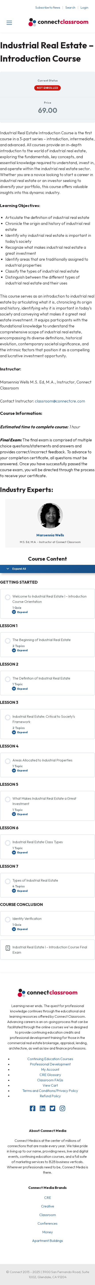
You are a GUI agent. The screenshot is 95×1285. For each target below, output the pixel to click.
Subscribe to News (47, 7)
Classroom (47, 1215)
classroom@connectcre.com (60, 401)
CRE (47, 1197)
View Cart (50, 1085)
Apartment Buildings (47, 1240)
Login (84, 7)
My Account (50, 1069)
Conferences (47, 1223)
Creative (47, 1206)
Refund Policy (50, 1096)
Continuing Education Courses (50, 1059)
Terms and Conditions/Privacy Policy (50, 1090)
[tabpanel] (47, 304)
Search (70, 7)
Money (47, 1232)
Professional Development (50, 1064)
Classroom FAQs (50, 1080)
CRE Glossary (50, 1074)
